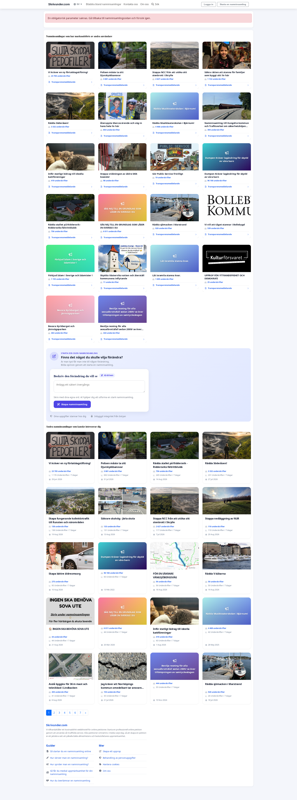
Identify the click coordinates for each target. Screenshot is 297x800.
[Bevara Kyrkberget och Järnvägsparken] (70, 319)
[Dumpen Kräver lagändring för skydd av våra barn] (226, 166)
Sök (157, 4)
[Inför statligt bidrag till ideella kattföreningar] (70, 166)
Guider (50, 745)
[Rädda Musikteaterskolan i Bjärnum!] (174, 114)
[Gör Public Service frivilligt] (174, 165)
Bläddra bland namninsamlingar (103, 4)
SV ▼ (79, 4)
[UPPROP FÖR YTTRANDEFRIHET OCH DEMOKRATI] (226, 268)
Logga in (208, 4)
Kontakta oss (131, 4)
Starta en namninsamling (233, 4)
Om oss (144, 4)
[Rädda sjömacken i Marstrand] (174, 216)
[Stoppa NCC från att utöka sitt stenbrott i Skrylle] (174, 65)
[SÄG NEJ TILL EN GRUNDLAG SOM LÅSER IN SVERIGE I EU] (122, 217)
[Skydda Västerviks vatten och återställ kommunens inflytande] (122, 268)
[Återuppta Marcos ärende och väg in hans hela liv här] (122, 116)
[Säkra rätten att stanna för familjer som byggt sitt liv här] (226, 65)
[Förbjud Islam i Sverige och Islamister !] (70, 267)
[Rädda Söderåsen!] (70, 114)
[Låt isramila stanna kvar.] (174, 267)
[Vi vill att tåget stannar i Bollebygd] (226, 216)
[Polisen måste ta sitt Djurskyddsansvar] (122, 65)
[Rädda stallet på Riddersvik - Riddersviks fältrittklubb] (70, 217)
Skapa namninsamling (74, 404)
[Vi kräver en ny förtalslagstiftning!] (70, 64)
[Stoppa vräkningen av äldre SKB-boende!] (122, 166)
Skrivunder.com (59, 4)
